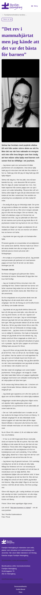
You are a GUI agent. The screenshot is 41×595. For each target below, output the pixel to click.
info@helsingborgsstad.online (12, 579)
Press (20, 592)
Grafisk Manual (20, 589)
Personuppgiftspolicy (20, 586)
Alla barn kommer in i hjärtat (20, 508)
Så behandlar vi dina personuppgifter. (15, 560)
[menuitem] (7, 20)
